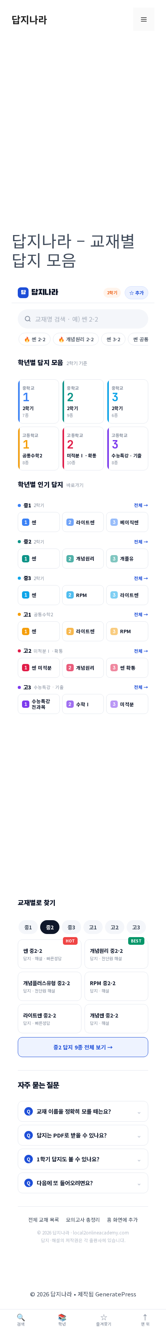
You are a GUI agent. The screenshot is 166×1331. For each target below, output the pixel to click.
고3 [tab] (136, 927)
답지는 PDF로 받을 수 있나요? (84, 1135)
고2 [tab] (115, 927)
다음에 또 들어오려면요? (84, 1183)
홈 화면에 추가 (122, 1219)
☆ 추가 (136, 292)
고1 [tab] (93, 927)
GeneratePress (115, 1294)
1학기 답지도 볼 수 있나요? (84, 1159)
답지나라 (29, 19)
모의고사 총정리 (83, 1219)
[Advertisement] (83, 125)
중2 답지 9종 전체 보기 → (83, 1047)
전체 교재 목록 (43, 1219)
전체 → (141, 505)
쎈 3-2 (113, 339)
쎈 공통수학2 (147, 339)
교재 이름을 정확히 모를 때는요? (84, 1111)
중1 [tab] (28, 927)
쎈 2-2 (34, 339)
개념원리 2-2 (75, 339)
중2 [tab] (50, 927)
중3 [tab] (71, 927)
